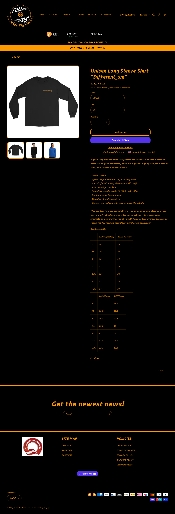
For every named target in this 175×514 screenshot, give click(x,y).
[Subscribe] (109, 414)
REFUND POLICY (124, 464)
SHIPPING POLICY (125, 460)
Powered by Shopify (41, 508)
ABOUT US (67, 450)
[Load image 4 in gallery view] (52, 150)
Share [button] (96, 358)
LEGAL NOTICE (124, 445)
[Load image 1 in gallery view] (16, 150)
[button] (54, 15)
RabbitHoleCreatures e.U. (23, 508)
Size (92, 104)
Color (92, 92)
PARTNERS (67, 455)
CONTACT (66, 445)
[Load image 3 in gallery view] (34, 150)
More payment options (120, 147)
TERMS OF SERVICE (126, 450)
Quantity (94, 117)
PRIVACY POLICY (125, 455)
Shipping (106, 88)
